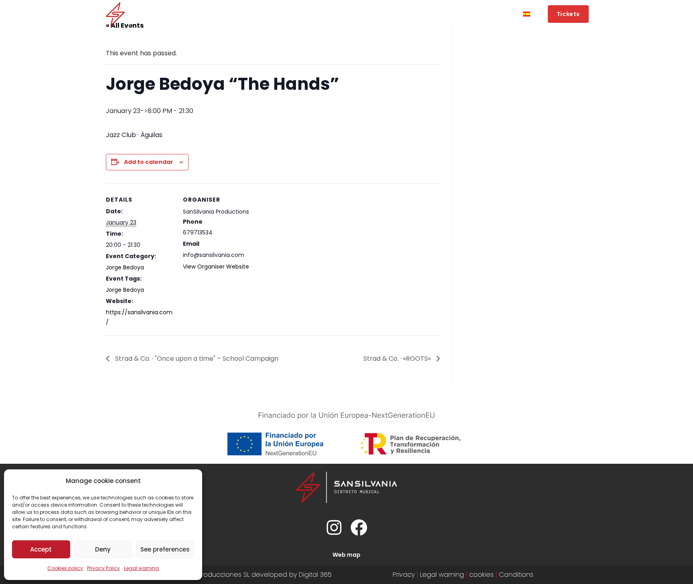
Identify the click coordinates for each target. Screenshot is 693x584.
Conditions (516, 574)
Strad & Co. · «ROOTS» (397, 358)
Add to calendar (148, 162)
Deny (103, 549)
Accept (41, 549)
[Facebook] (359, 527)
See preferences (165, 549)
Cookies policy (65, 568)
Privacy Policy (103, 568)
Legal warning (141, 568)
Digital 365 (315, 574)
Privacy (404, 574)
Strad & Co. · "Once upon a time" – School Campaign (195, 358)
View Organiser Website (216, 267)
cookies (481, 574)
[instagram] (334, 527)
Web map (346, 555)
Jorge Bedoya (125, 267)
